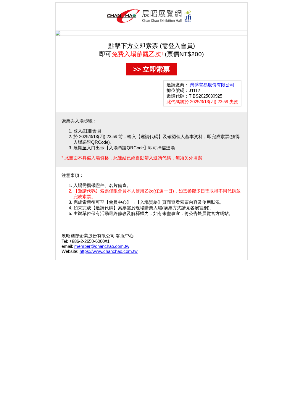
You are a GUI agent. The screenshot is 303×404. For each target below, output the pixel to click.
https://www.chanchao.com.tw (109, 251)
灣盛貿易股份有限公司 (212, 84)
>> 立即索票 (151, 69)
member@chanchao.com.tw (101, 246)
